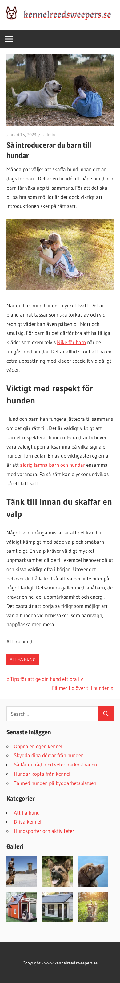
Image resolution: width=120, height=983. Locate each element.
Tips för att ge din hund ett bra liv (46, 679)
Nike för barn (71, 342)
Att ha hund (22, 659)
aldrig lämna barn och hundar (52, 465)
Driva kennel (27, 821)
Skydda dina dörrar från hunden (49, 755)
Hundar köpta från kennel (42, 773)
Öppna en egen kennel (38, 746)
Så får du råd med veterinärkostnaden (55, 764)
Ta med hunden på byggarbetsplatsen (55, 783)
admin (49, 134)
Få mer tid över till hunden (81, 688)
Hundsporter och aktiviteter (44, 831)
